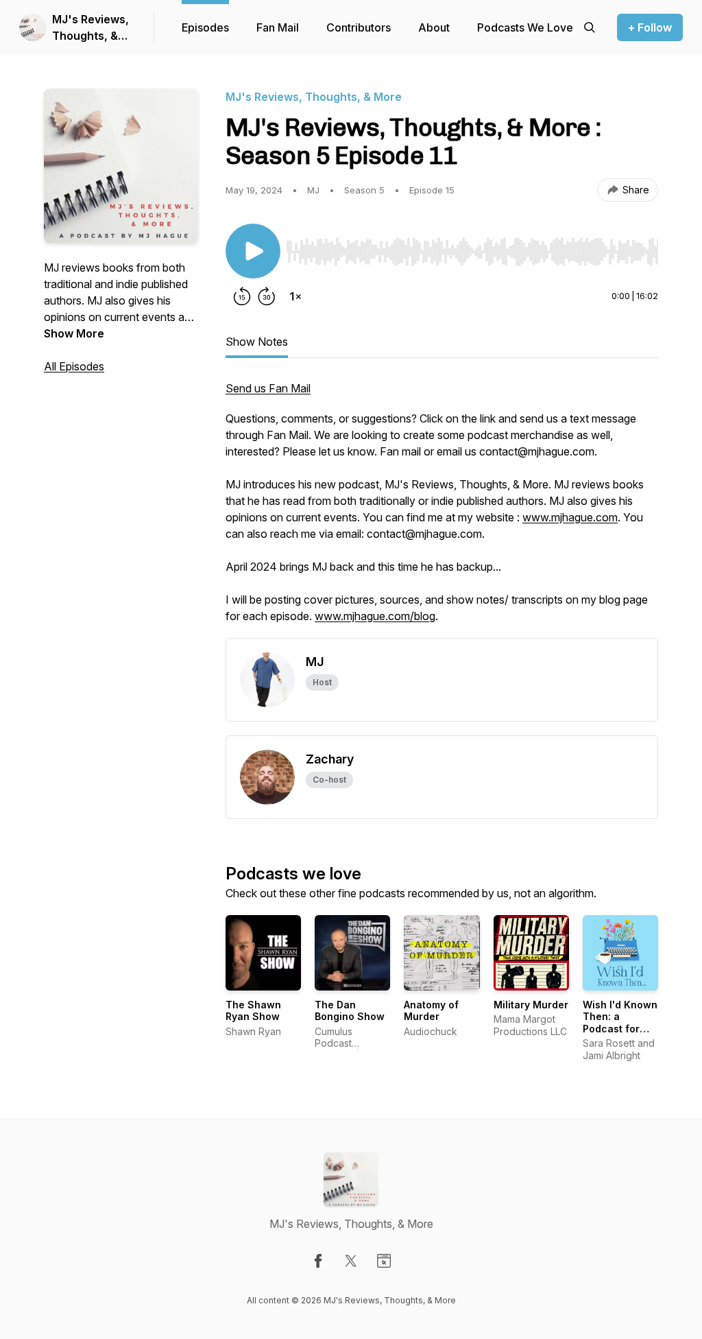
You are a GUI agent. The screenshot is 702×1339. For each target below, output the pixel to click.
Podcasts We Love (525, 27)
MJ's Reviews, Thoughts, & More (90, 28)
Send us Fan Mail (268, 388)
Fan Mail (277, 27)
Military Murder (531, 1004)
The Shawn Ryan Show (253, 1011)
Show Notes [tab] (257, 341)
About (434, 27)
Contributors (358, 27)
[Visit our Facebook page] (318, 1261)
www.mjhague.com (570, 517)
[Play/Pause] (253, 251)
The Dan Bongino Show (350, 1011)
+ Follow (650, 27)
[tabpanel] (442, 509)
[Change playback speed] (295, 296)
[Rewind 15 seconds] (242, 296)
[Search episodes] (589, 27)
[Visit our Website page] (384, 1261)
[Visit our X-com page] (351, 1261)
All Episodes (74, 366)
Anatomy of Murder (431, 1011)
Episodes (205, 27)
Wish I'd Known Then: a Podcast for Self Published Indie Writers (620, 1028)
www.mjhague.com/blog (375, 616)
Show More (74, 333)
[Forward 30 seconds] (266, 296)
